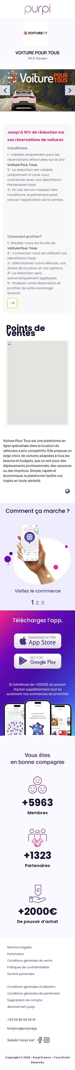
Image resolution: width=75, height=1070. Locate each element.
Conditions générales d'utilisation (31, 987)
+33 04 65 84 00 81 (21, 1020)
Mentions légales (19, 947)
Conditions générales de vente (29, 960)
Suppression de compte (24, 1000)
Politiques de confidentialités (28, 967)
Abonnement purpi (21, 1007)
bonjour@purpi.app (22, 1028)
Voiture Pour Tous (22, 164)
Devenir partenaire (20, 974)
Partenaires (15, 954)
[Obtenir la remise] (12, 303)
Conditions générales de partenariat (33, 993)
